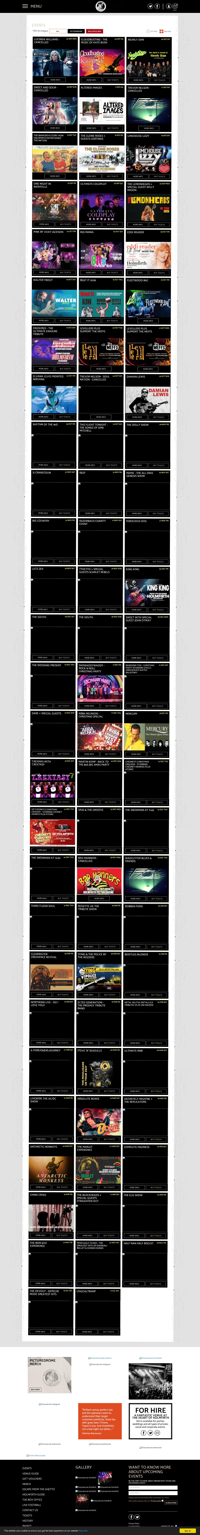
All (57, 31)
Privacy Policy (134, 1523)
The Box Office (32, 1500)
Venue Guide (30, 1473)
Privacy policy (156, 1501)
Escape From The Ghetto (38, 1489)
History (27, 1521)
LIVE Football (31, 1505)
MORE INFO (55, 80)
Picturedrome (76, 31)
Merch (26, 1484)
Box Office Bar (94, 31)
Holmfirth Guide (33, 1494)
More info (83, 1531)
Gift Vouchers (32, 1479)
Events (27, 1468)
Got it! (188, 1530)
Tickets (27, 1515)
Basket (27, 1526)
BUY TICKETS (113, 80)
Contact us (30, 1510)
